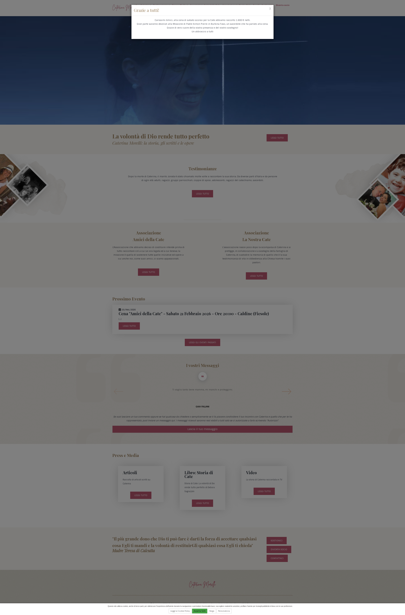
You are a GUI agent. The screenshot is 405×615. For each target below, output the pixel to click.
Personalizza (224, 611)
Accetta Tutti (200, 611)
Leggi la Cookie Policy (180, 611)
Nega (211, 611)
